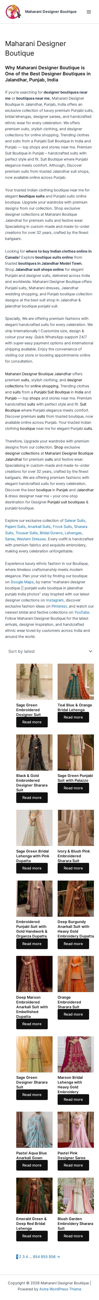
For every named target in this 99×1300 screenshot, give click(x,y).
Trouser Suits (26, 533)
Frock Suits (62, 526)
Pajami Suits (15, 526)
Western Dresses (31, 539)
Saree (10, 539)
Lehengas (73, 533)
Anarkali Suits (39, 526)
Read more (32, 722)
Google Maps (22, 582)
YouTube (81, 612)
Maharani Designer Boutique (51, 11)
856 (52, 1256)
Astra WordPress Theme (60, 1289)
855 (44, 1256)
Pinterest (59, 606)
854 (36, 1256)
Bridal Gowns (51, 533)
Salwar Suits (74, 520)
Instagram (55, 600)
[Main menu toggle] (89, 12)
